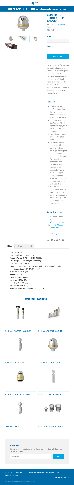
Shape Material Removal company (26, 481)
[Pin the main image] (57, 240)
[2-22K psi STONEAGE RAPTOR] (53, 378)
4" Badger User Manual (58, 222)
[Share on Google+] (60, 240)
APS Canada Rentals (36, 472)
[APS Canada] (37, 3)
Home (7, 472)
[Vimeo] (62, 478)
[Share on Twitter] (54, 240)
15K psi (9, 246)
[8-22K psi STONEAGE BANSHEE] (53, 315)
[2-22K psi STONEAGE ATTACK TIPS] (53, 410)
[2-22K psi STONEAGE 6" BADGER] (53, 347)
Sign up (59, 456)
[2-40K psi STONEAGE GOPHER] (20, 347)
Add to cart (58, 56)
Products (23, 472)
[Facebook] (59, 478)
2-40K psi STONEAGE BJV (15, 426)
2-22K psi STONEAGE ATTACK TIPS (51, 426)
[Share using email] (63, 240)
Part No (49, 37)
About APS (15, 472)
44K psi (29, 246)
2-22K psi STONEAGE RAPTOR (49, 394)
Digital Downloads (11, 475)
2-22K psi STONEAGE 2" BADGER (17, 394)
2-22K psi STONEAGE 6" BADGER (50, 363)
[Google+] (68, 478)
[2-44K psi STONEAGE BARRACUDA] (20, 315)
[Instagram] (65, 478)
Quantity (50, 46)
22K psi (19, 246)
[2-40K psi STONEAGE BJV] (20, 410)
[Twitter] (56, 478)
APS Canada (12, 481)
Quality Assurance (52, 472)
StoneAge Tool (56, 234)
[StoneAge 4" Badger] (23, 15)
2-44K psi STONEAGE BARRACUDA (18, 331)
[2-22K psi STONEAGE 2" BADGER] (20, 378)
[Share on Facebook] (52, 240)
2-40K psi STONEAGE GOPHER (16, 363)
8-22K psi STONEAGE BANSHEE (50, 331)
